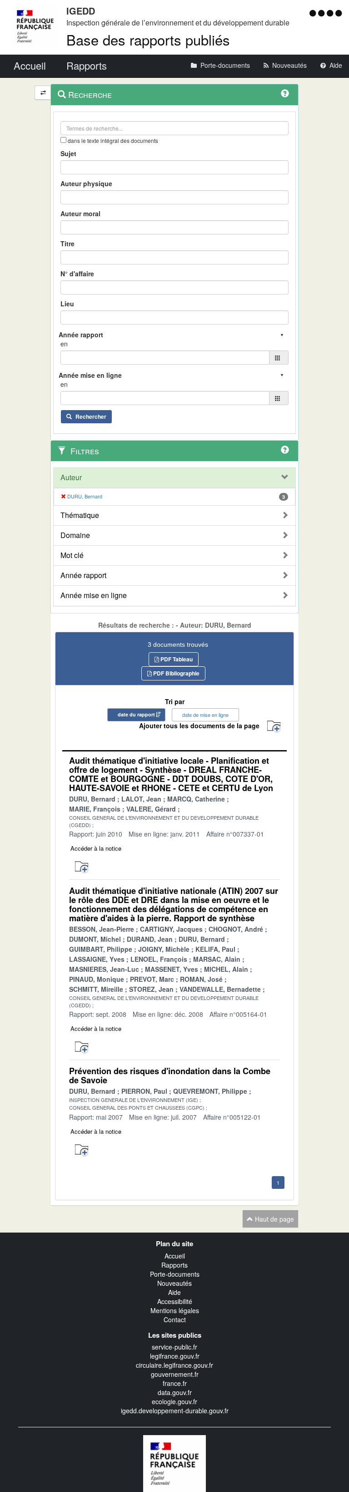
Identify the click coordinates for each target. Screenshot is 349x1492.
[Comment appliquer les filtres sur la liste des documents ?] (285, 450)
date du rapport (136, 714)
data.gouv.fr (175, 1392)
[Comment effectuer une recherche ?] (285, 93)
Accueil (175, 1255)
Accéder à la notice (95, 848)
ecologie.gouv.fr (174, 1401)
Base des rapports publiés (148, 39)
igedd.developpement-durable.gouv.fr (175, 1410)
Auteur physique (86, 183)
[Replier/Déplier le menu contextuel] (43, 93)
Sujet (68, 153)
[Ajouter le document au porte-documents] (81, 867)
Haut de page (273, 1218)
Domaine (75, 535)
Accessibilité (174, 1301)
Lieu (67, 303)
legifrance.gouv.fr (174, 1355)
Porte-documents (174, 1274)
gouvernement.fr (175, 1374)
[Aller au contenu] (322, 12)
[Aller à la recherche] (331, 12)
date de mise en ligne (205, 714)
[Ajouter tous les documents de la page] (273, 726)
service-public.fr (174, 1346)
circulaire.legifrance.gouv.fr (174, 1365)
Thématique (79, 515)
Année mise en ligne (93, 595)
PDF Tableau (176, 659)
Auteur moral (80, 213)
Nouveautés (174, 1283)
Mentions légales (174, 1310)
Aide (174, 1292)
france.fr (175, 1383)
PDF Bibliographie (175, 673)
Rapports (174, 1264)
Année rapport (83, 575)
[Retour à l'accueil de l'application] (174, 1462)
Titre (67, 243)
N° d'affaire (77, 273)
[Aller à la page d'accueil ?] (338, 12)
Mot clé (72, 555)
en (64, 343)
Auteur (71, 477)
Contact (175, 1319)
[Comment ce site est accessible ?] (313, 12)
